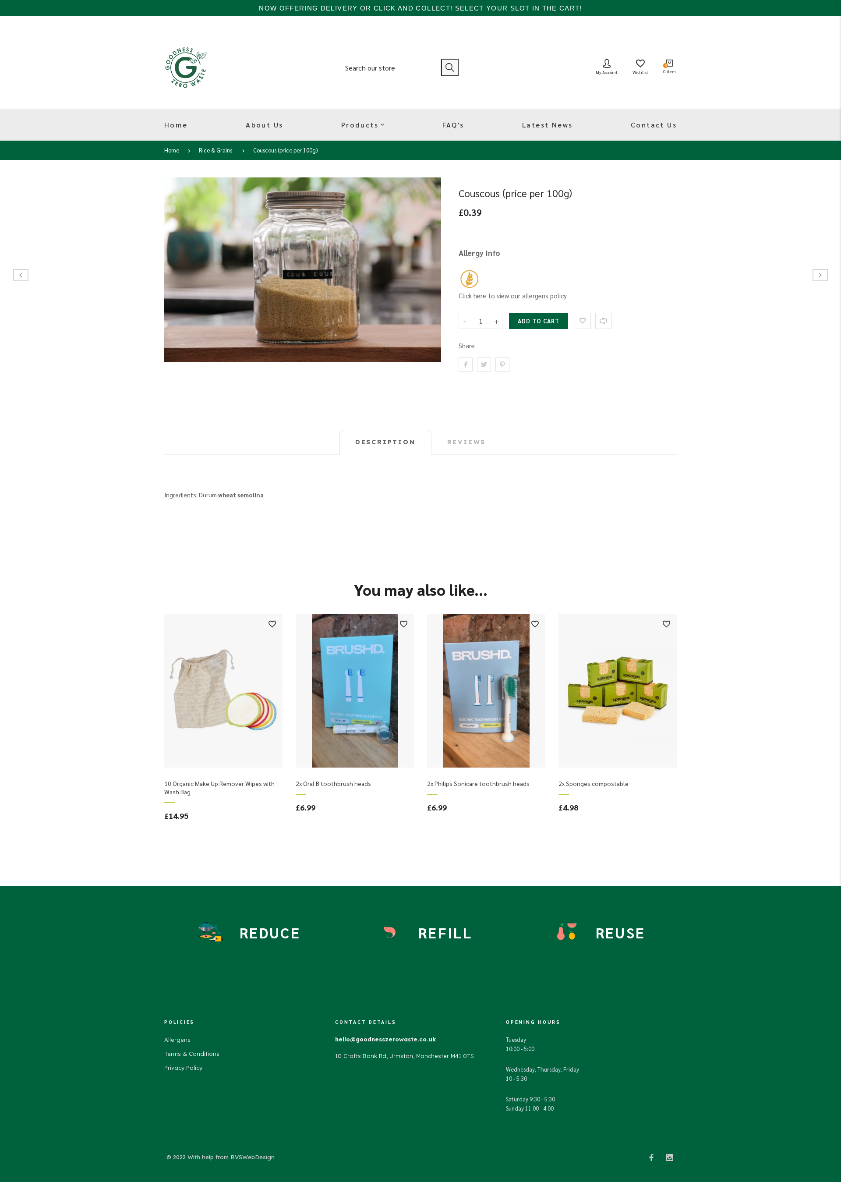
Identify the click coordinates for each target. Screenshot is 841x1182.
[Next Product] (820, 275)
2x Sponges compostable (593, 783)
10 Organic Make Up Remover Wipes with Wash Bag (219, 787)
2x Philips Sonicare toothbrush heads (478, 783)
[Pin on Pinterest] (502, 364)
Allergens (177, 1039)
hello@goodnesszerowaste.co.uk (385, 1039)
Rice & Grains (215, 150)
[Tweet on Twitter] (484, 364)
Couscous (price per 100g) (285, 150)
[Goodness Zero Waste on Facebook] (651, 1157)
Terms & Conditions (191, 1053)
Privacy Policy (183, 1067)
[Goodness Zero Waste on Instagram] (670, 1157)
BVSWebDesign (252, 1157)
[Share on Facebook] (466, 364)
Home (171, 150)
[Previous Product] (20, 275)
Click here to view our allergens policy (513, 295)
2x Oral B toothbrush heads (333, 783)
